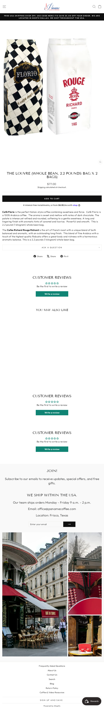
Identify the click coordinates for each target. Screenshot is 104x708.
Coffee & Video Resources (52, 692)
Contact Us (52, 674)
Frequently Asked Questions (52, 666)
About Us (52, 670)
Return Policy (52, 688)
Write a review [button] (52, 294)
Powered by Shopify (52, 706)
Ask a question (52, 247)
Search (52, 679)
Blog (52, 683)
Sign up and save (51, 700)
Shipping (41, 187)
